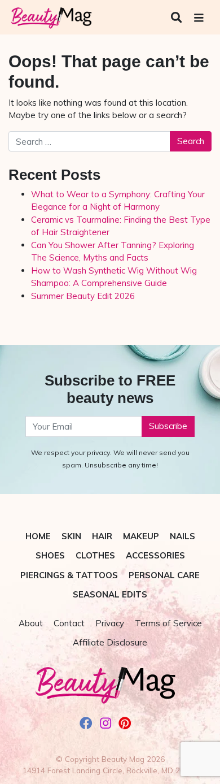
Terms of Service (168, 623)
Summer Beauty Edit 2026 (83, 296)
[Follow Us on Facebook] (86, 724)
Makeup (141, 536)
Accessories (155, 555)
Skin (71, 536)
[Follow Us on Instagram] (105, 724)
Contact (69, 623)
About (31, 623)
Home (38, 536)
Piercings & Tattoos (69, 575)
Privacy (109, 623)
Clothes (95, 555)
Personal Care (164, 575)
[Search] (178, 17)
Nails (182, 536)
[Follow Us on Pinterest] (124, 724)
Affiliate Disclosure (110, 642)
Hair (102, 536)
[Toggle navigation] (199, 17)
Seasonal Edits (110, 594)
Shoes (50, 555)
